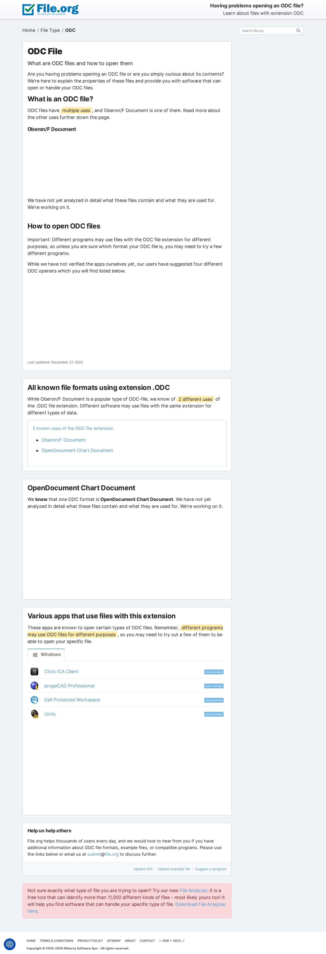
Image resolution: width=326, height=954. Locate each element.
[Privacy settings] (10, 944)
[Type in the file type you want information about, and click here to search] (298, 30)
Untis (50, 714)
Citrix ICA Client (61, 671)
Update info (143, 869)
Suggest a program (210, 869)
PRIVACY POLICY (90, 941)
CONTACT (147, 941)
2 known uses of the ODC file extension (73, 428)
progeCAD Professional (69, 685)
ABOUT (130, 941)
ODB (165, 941)
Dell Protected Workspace (72, 699)
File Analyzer (193, 890)
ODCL (177, 941)
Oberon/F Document (64, 440)
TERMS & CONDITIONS (56, 941)
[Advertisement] (127, 164)
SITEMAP (114, 941)
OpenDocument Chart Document (77, 450)
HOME (31, 941)
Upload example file (174, 869)
